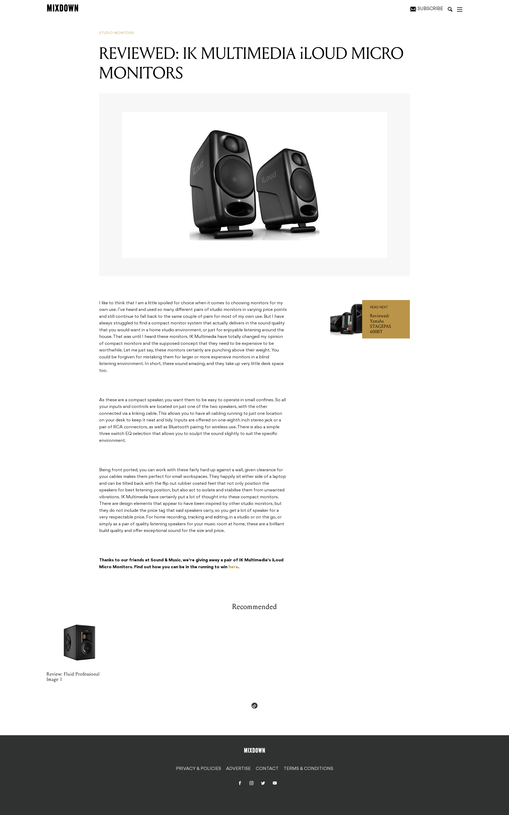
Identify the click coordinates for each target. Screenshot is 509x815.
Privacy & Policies (198, 769)
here (233, 567)
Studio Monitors (116, 33)
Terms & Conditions (308, 769)
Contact (267, 769)
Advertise (238, 769)
